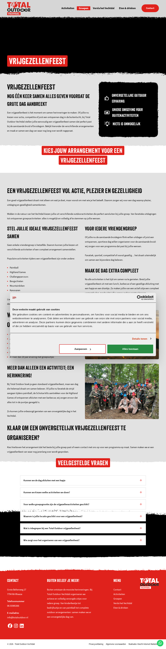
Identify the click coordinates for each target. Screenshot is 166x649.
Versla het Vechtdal (103, 8)
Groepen (83, 8)
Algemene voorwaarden (116, 644)
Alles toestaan (130, 349)
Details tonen (139, 338)
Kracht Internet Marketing (148, 644)
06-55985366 (13, 605)
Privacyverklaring (96, 644)
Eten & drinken (127, 8)
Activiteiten (67, 8)
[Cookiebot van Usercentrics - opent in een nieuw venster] (139, 297)
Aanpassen (80, 349)
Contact (150, 8)
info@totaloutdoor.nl (17, 617)
